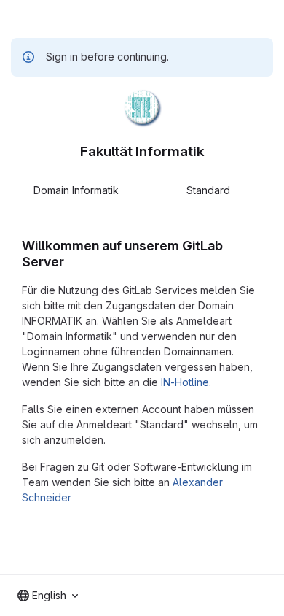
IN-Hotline (185, 382)
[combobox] (47, 595)
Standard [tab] (208, 190)
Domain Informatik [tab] (76, 190)
